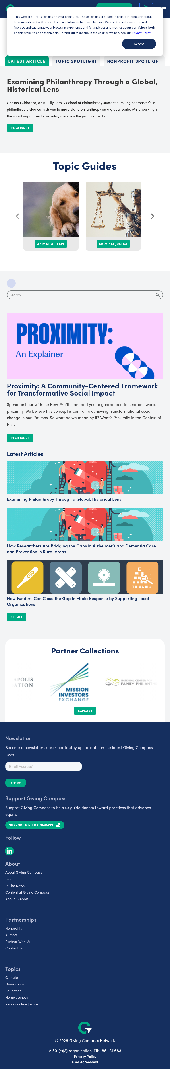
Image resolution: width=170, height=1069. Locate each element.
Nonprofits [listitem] (13, 928)
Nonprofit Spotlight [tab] (134, 61)
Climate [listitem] (11, 977)
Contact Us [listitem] (14, 948)
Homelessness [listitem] (16, 997)
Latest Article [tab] (27, 61)
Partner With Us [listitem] (17, 941)
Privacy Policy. (141, 33)
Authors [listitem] (11, 934)
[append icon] (157, 295)
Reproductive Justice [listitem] (21, 1004)
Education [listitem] (13, 990)
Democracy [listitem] (14, 984)
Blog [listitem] (9, 879)
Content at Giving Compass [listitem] (27, 892)
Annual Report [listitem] (16, 898)
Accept (139, 44)
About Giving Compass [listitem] (23, 872)
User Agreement (85, 1061)
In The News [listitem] (15, 885)
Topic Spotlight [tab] (76, 61)
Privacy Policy (85, 1056)
